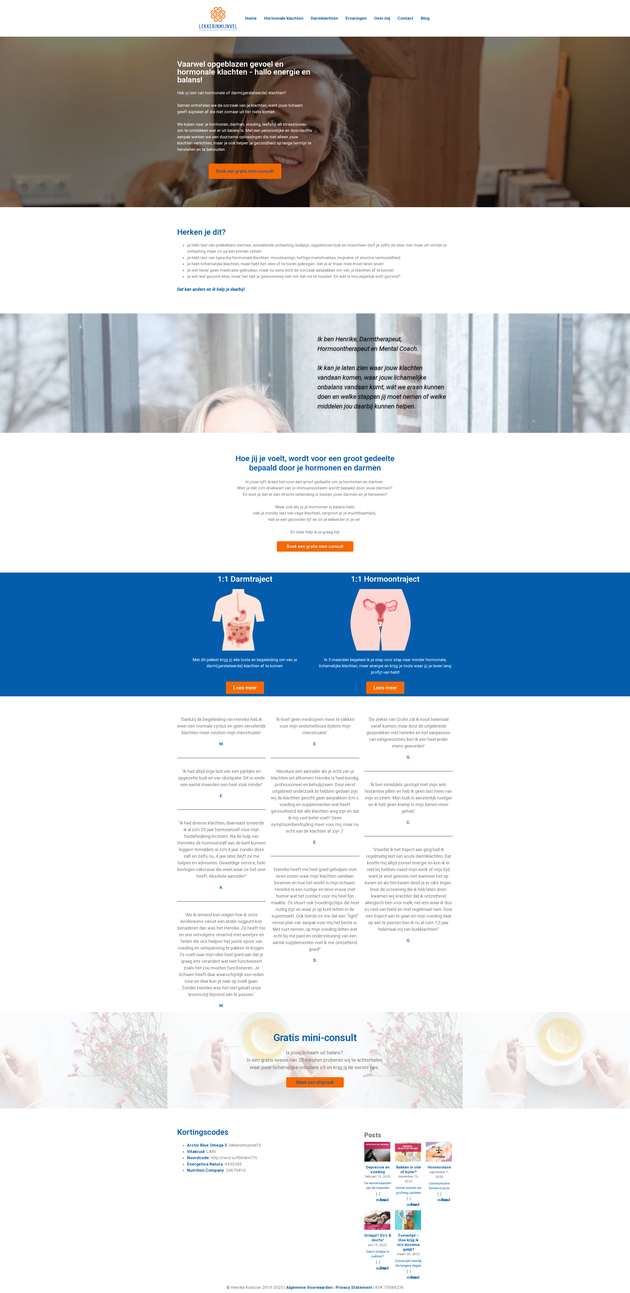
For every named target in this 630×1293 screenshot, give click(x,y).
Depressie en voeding (378, 1169)
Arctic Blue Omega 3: (207, 1145)
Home (251, 18)
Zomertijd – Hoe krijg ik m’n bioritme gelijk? (408, 1242)
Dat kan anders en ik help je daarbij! (211, 289)
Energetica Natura (205, 1164)
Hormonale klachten (283, 18)
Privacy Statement (354, 1287)
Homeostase (439, 1167)
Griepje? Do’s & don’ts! (377, 1237)
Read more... (382, 1200)
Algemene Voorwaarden (309, 1287)
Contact (405, 18)
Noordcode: (198, 1157)
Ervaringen (356, 18)
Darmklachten (324, 18)
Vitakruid (196, 1151)
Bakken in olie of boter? (408, 1169)
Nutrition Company (205, 1170)
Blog (425, 18)
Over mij (382, 18)
